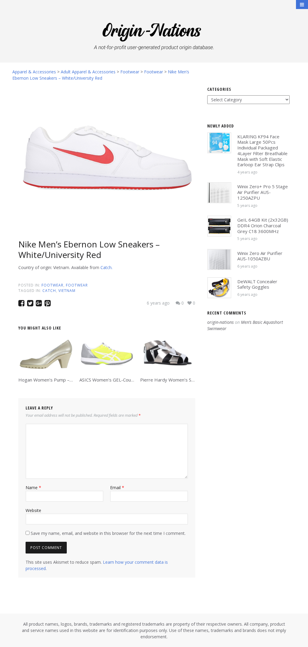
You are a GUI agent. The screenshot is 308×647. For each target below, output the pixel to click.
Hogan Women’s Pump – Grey (49, 380)
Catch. (106, 267)
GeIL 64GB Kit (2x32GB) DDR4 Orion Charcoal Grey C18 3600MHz (262, 225)
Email (117, 487)
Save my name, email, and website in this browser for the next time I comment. (108, 533)
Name (33, 487)
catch (49, 290)
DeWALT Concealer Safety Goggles (257, 284)
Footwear (52, 285)
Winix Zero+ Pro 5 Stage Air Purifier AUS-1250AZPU (262, 192)
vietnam (66, 290)
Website (33, 510)
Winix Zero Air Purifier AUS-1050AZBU (259, 256)
